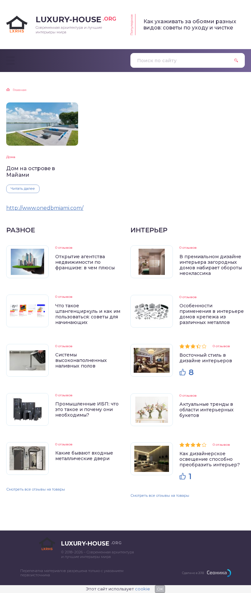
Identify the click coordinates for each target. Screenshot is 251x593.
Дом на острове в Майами (30, 171)
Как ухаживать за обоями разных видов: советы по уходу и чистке (189, 24)
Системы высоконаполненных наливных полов (81, 360)
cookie (142, 588)
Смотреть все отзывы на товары (35, 489)
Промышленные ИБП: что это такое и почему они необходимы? (87, 409)
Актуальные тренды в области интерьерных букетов (206, 409)
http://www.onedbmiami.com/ (44, 208)
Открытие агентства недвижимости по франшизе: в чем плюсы (85, 262)
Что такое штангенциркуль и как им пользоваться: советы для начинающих (87, 314)
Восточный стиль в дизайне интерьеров (205, 358)
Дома (10, 157)
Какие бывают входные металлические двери (84, 455)
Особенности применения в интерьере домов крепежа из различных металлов (211, 314)
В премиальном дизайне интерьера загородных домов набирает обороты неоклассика (210, 265)
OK (160, 588)
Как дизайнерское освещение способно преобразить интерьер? (209, 459)
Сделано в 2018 (193, 573)
